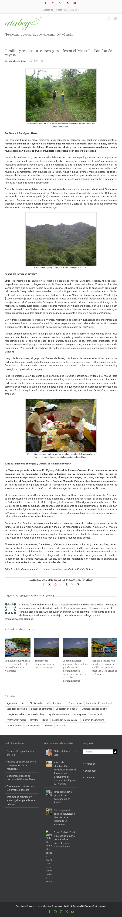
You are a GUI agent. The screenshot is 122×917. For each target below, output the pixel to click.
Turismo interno (14, 725)
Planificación (96, 714)
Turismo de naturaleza (93, 720)
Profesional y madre (16, 720)
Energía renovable (15, 714)
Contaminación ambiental (99, 703)
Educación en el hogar (67, 709)
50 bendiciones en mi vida (65, 753)
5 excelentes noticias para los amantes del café (20, 788)
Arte (24, 703)
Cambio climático (55, 703)
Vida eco (48, 725)
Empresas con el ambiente (94, 709)
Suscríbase (91, 770)
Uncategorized (33, 725)
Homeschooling (36, 714)
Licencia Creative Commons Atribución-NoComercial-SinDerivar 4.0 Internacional (71, 906)
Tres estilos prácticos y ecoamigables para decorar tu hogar (21, 800)
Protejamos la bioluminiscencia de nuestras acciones (44, 664)
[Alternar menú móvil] (115, 18)
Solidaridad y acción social (65, 720)
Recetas (34, 720)
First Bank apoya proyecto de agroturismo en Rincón (63, 797)
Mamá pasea (79, 714)
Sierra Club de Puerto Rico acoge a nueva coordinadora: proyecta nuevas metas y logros (65, 839)
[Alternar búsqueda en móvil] (109, 18)
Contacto (90, 777)
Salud (45, 720)
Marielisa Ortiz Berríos (19, 61)
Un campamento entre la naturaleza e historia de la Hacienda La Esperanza (64, 817)
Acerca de (90, 763)
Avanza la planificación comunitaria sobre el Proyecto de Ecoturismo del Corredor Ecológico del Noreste (65, 773)
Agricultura (12, 703)
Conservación (75, 703)
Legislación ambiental (58, 714)
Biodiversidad (36, 703)
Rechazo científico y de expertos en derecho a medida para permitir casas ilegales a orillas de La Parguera (104, 667)
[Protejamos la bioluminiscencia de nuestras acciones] (46, 639)
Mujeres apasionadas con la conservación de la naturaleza (22, 765)
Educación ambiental (41, 709)
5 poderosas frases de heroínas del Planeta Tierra (21, 777)
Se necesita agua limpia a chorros (20, 753)
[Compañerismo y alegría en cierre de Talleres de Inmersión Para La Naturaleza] (17, 639)
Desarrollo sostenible (17, 709)
